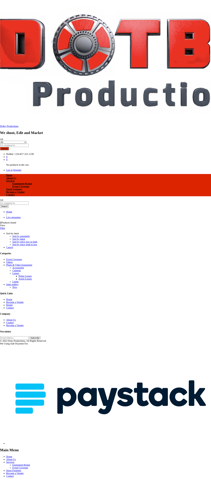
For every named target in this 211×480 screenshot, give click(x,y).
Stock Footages (14, 189)
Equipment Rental (22, 183)
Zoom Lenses (25, 279)
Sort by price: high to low (24, 244)
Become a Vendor (15, 192)
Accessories (18, 267)
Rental (9, 305)
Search (4, 148)
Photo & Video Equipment (19, 265)
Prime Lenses (25, 276)
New (14, 287)
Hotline (9, 154)
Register (17, 170)
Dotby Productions (9, 126)
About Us (11, 178)
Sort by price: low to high (24, 241)
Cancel (9, 247)
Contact (10, 194)
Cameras (16, 270)
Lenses (15, 273)
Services (10, 462)
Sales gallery (12, 284)
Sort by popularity (21, 236)
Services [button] (10, 181)
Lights (15, 281)
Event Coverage (20, 186)
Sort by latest (18, 239)
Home (9, 175)
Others (9, 262)
